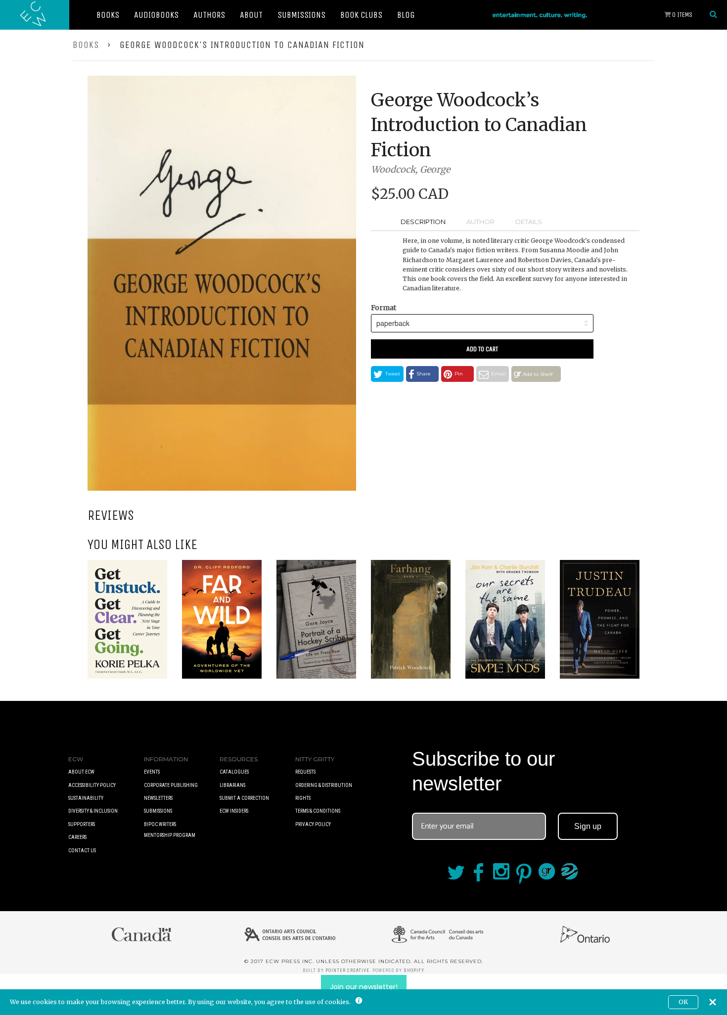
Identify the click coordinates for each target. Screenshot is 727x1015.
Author (480, 222)
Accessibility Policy (92, 785)
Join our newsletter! (364, 987)
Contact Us (82, 850)
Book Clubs (361, 14)
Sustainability (85, 798)
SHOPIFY (414, 970)
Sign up (587, 826)
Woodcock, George (410, 169)
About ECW (81, 772)
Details (528, 222)
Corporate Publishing (171, 785)
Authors (209, 14)
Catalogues (234, 772)
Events (152, 772)
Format (383, 307)
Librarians (232, 785)
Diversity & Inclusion (93, 811)
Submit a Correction (244, 798)
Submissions (301, 14)
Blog (406, 14)
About (251, 14)
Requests (305, 772)
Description (423, 222)
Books (107, 14)
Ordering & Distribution (323, 785)
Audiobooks (156, 14)
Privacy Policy (313, 824)
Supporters (81, 824)
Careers (77, 837)
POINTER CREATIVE (347, 970)
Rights (303, 798)
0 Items (681, 14)
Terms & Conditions (317, 811)
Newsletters (158, 798)
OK (683, 1002)
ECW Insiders (234, 811)
